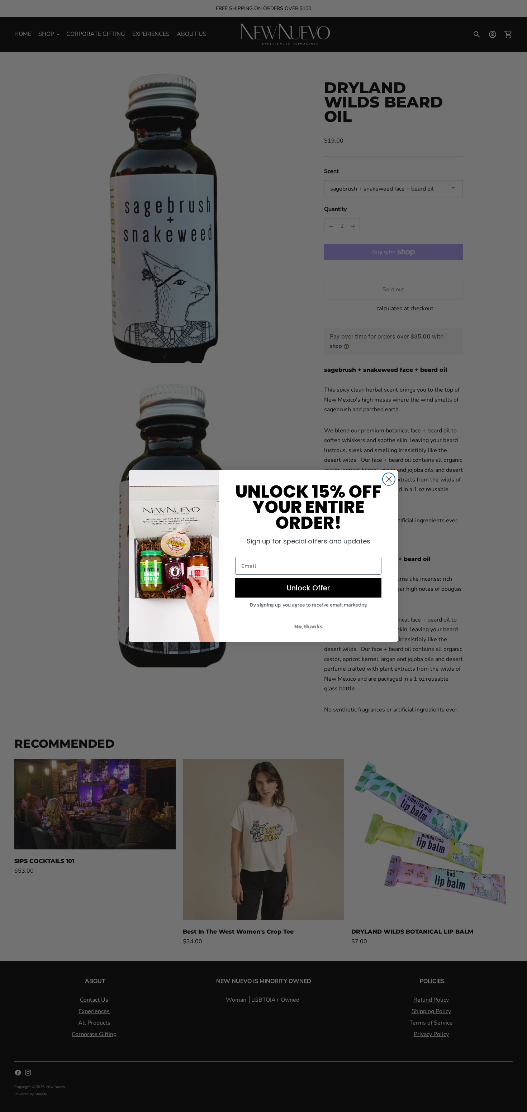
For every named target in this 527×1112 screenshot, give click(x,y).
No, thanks (308, 626)
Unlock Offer (308, 588)
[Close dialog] (389, 479)
